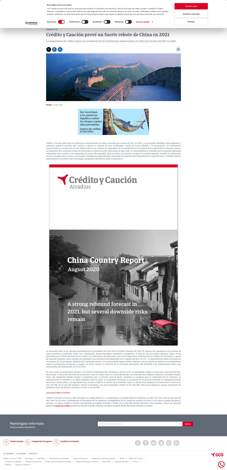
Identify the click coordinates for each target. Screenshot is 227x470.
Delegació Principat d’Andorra (87, 461)
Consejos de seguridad (13, 461)
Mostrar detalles (143, 22)
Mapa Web (106, 461)
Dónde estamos (16, 441)
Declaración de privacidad (59, 458)
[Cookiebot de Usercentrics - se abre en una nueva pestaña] (31, 23)
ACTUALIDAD (21, 454)
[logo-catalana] (217, 456)
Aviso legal (28, 458)
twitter (138, 443)
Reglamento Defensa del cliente (103, 458)
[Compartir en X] (48, 49)
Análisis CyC (52, 29)
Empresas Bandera (122, 461)
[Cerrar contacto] (214, 467)
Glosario (8, 465)
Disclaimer (41, 458)
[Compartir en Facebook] (54, 49)
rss (176, 443)
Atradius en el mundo (69, 441)
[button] (113, 122)
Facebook (146, 443)
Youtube (161, 443)
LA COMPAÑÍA (9, 454)
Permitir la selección (191, 14)
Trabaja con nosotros (33, 461)
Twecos (135, 461)
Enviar (188, 424)
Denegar (191, 22)
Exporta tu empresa (22, 465)
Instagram (168, 443)
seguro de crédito (62, 406)
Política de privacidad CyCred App (58, 461)
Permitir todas (191, 6)
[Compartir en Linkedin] (60, 49)
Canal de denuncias (80, 458)
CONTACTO (33, 454)
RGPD (122, 458)
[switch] (85, 22)
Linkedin (153, 443)
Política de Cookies (136, 458)
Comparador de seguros (42, 441)
